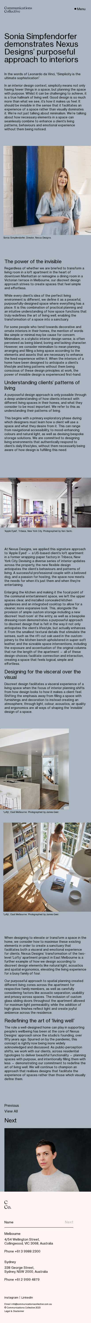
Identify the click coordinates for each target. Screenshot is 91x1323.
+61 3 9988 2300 (27, 1251)
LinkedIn (27, 1297)
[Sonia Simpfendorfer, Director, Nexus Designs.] (47, 190)
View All (11, 1111)
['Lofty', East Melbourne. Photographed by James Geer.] (34, 769)
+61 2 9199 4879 (27, 1279)
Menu (81, 9)
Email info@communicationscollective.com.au (28, 1304)
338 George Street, (19, 1267)
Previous (11, 1106)
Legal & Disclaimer (14, 1311)
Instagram (11, 1297)
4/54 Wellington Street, (22, 1239)
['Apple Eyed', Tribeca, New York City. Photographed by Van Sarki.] (45, 503)
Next (10, 1121)
